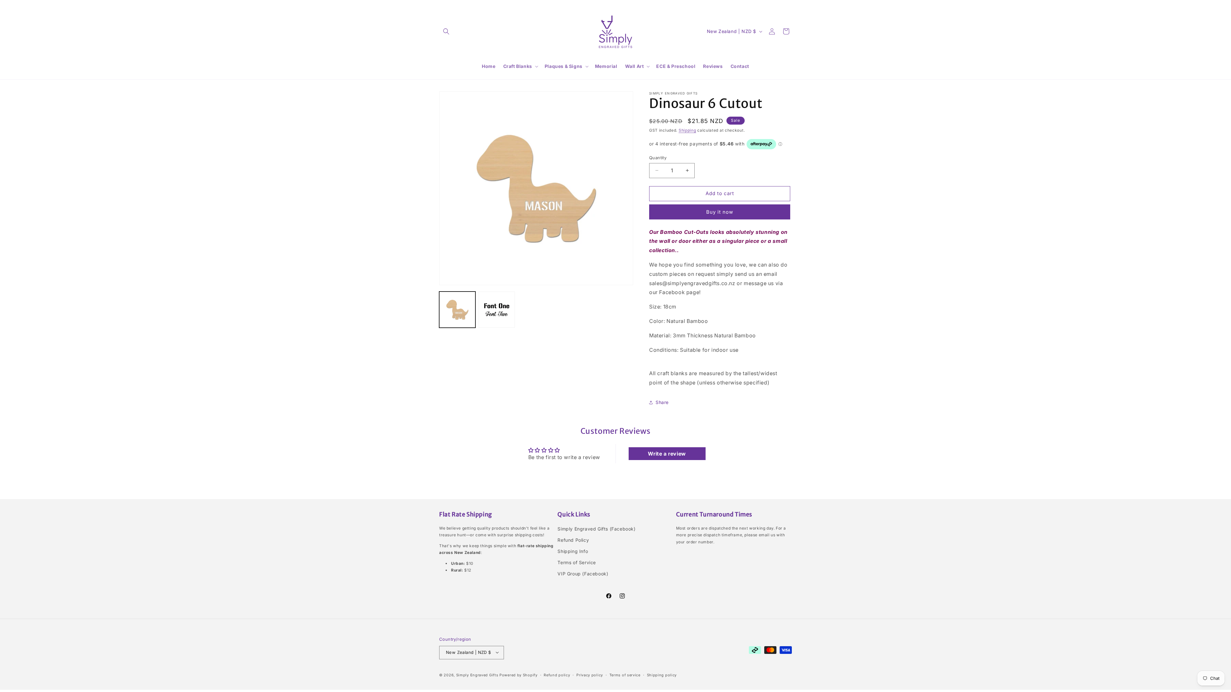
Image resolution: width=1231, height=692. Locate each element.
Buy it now (719, 212)
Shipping (687, 130)
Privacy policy (589, 674)
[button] (446, 31)
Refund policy (557, 674)
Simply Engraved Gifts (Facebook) (596, 528)
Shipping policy (662, 674)
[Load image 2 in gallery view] (497, 310)
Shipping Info (572, 551)
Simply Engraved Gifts (477, 674)
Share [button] (662, 402)
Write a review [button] (667, 453)
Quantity (657, 157)
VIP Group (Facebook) (582, 573)
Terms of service (625, 674)
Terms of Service (576, 562)
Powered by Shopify (518, 674)
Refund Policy (573, 540)
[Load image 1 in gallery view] (457, 310)
